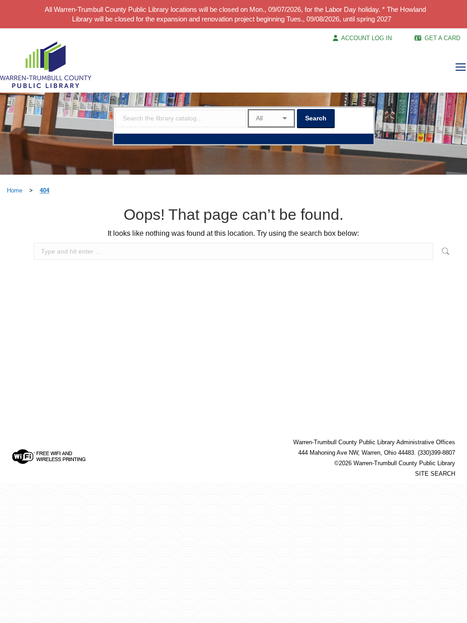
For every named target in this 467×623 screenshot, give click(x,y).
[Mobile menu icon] (460, 67)
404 (44, 190)
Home (14, 190)
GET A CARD (442, 38)
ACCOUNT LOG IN (366, 38)
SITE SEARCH (435, 473)
